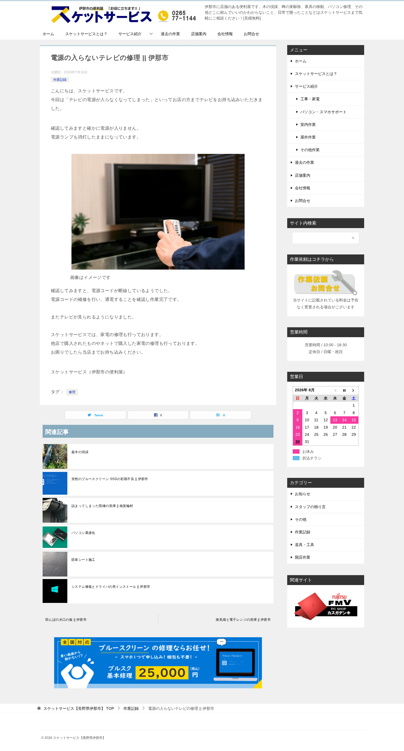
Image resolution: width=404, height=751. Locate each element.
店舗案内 (198, 34)
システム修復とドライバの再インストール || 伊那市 (110, 587)
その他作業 (310, 150)
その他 (300, 519)
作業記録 (60, 80)
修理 (72, 392)
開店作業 (302, 557)
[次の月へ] (353, 390)
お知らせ (302, 494)
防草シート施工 (83, 560)
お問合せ (251, 34)
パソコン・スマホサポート (323, 112)
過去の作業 (170, 34)
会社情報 (225, 34)
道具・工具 (304, 544)
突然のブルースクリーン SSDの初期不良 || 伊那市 (109, 479)
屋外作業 (308, 137)
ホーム (48, 34)
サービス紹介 (130, 34)
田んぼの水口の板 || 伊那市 (66, 620)
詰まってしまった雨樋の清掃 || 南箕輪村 (102, 506)
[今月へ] (344, 390)
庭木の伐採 (79, 452)
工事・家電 (310, 99)
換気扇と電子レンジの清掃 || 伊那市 (243, 620)
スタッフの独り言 (310, 507)
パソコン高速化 (83, 533)
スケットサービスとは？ (86, 34)
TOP (78, 708)
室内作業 (308, 124)
